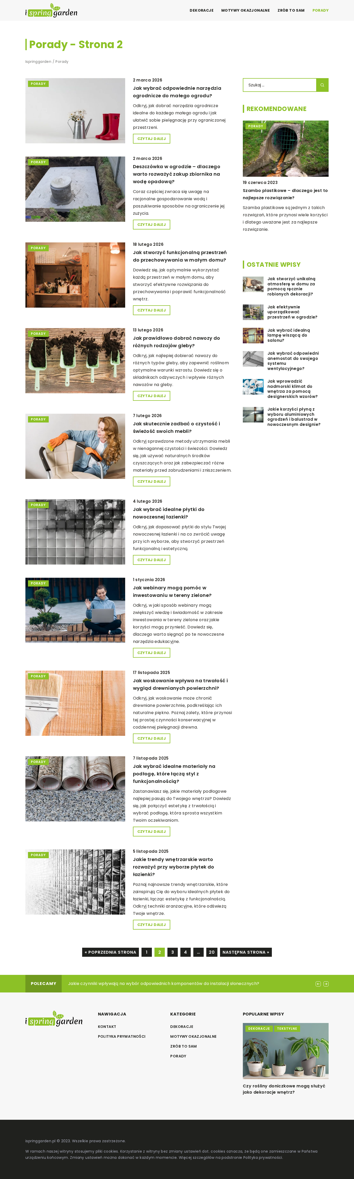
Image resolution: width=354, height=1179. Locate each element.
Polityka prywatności (122, 1036)
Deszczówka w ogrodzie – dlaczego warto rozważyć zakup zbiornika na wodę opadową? (177, 174)
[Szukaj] (322, 85)
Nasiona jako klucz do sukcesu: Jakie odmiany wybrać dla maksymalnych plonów (283, 1092)
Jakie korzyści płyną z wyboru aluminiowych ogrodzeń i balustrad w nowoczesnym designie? (294, 417)
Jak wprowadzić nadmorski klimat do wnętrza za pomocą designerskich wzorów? (292, 389)
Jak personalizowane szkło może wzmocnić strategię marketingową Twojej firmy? (282, 198)
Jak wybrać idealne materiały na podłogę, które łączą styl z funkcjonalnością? (174, 773)
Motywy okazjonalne (245, 10)
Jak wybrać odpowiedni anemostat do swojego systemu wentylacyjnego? (293, 361)
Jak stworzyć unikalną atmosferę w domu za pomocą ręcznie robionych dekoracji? (291, 287)
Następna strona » (246, 952)
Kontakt (107, 1026)
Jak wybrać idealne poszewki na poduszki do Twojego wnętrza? (135, 984)
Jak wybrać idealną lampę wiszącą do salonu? (288, 335)
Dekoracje (202, 10)
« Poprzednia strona (110, 952)
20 (212, 952)
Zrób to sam (291, 10)
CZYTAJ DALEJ (151, 138)
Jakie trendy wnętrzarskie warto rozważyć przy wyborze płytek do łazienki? (173, 867)
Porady (321, 10)
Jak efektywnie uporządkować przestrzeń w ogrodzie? (292, 312)
